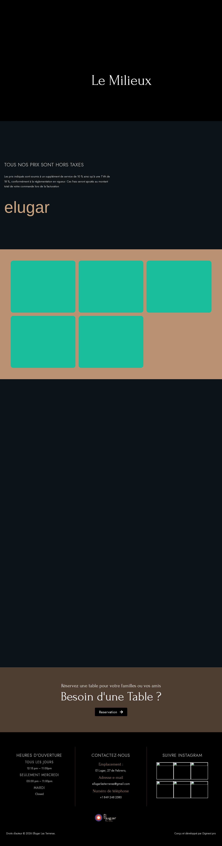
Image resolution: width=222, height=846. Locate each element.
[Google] (33, 23)
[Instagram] (25, 23)
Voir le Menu (43, 294)
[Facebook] (8, 23)
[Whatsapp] (16, 23)
